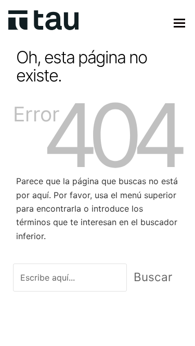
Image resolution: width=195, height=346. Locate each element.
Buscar (153, 277)
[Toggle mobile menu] (179, 23)
